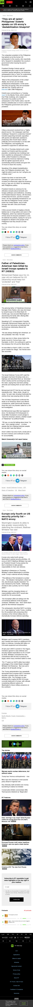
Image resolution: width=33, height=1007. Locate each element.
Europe (4, 713)
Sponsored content (16, 966)
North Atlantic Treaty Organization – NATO (14, 717)
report (4, 95)
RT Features (6, 797)
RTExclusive (10, 465)
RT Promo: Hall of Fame (16, 981)
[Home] (2, 2)
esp (8, 934)
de (17, 934)
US (16, 490)
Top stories (6, 750)
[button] (16, 450)
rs (26, 934)
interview (5, 89)
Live (16, 950)
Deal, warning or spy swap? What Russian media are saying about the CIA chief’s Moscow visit (16, 819)
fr (21, 934)
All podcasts (27, 910)
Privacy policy (16, 974)
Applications (16, 954)
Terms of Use (16, 970)
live (9, 2)
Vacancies (16, 993)
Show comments (16, 255)
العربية (2, 934)
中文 (31, 934)
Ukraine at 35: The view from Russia (14, 867)
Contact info (16, 985)
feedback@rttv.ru (16, 248)
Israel (3, 487)
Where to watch (16, 958)
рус (13, 934)
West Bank (22, 490)
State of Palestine (8, 490)
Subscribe (16, 899)
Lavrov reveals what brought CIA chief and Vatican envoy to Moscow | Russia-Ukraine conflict (15, 10)
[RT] (5, 937)
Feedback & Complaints (16, 989)
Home (4, 15)
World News (10, 15)
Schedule (16, 962)
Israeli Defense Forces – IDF (16, 487)
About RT (16, 978)
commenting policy (19, 245)
